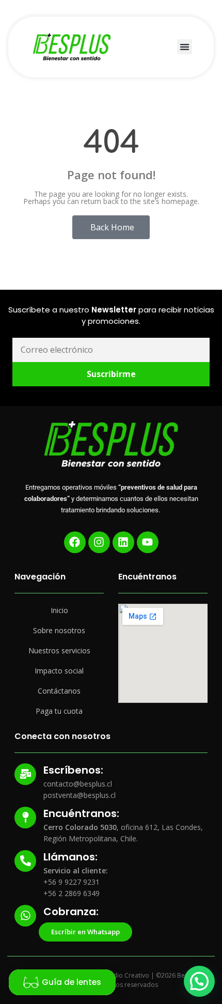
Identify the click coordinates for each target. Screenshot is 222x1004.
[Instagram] (99, 542)
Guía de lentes (71, 982)
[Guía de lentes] (31, 982)
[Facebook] (75, 542)
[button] (184, 46)
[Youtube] (147, 542)
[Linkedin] (123, 542)
